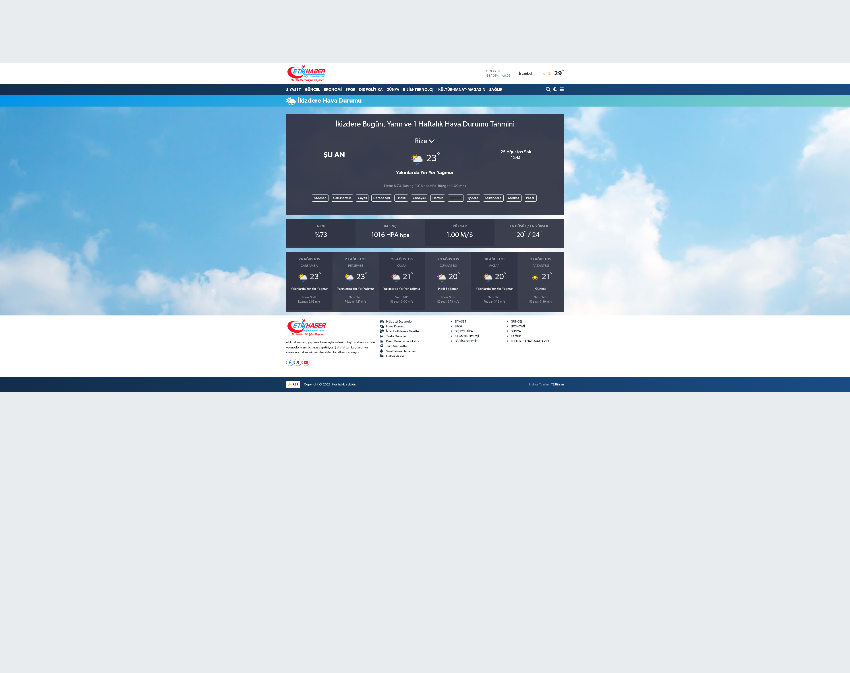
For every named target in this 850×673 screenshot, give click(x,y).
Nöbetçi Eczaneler (399, 321)
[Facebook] (290, 362)
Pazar (530, 198)
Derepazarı (381, 198)
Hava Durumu (395, 326)
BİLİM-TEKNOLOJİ (419, 89)
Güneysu (419, 198)
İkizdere (456, 198)
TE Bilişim (557, 384)
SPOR (350, 89)
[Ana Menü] (561, 90)
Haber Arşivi (395, 356)
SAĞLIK (495, 89)
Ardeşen (320, 198)
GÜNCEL (312, 89)
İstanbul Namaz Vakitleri (403, 331)
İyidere (473, 198)
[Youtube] (305, 362)
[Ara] (548, 90)
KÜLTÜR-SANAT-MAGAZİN (461, 89)
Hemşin (438, 198)
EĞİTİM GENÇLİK (466, 341)
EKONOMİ (333, 89)
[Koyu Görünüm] (554, 90)
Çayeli (362, 198)
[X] (297, 362)
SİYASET (293, 89)
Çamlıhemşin (342, 198)
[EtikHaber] (306, 73)
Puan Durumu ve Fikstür (402, 341)
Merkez (514, 198)
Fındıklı (401, 198)
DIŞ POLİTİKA (371, 89)
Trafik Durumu (396, 336)
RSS (295, 384)
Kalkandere (493, 198)
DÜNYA (392, 89)
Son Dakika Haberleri (401, 351)
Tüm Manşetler (397, 346)
